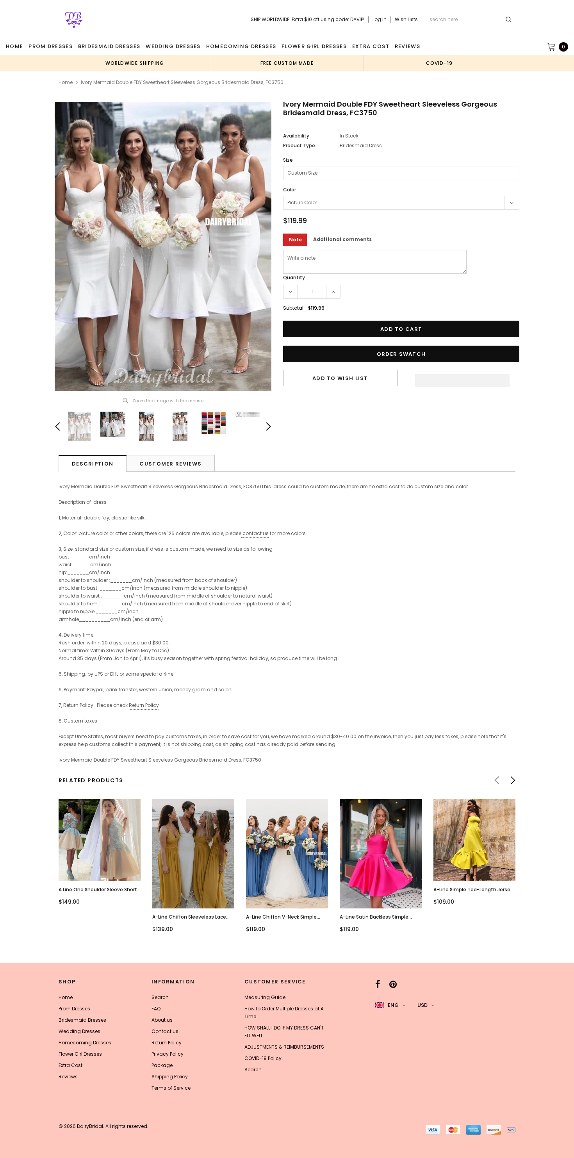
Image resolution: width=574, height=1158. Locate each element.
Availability (296, 135)
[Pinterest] (393, 984)
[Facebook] (377, 984)
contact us (255, 533)
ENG (393, 1005)
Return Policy (144, 705)
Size (288, 160)
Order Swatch (401, 354)
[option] (135, 63)
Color (289, 189)
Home (66, 82)
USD (422, 1005)
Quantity (294, 277)
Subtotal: (294, 308)
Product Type (299, 145)
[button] (462, 378)
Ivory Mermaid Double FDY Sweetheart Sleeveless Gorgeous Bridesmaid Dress (150, 760)
